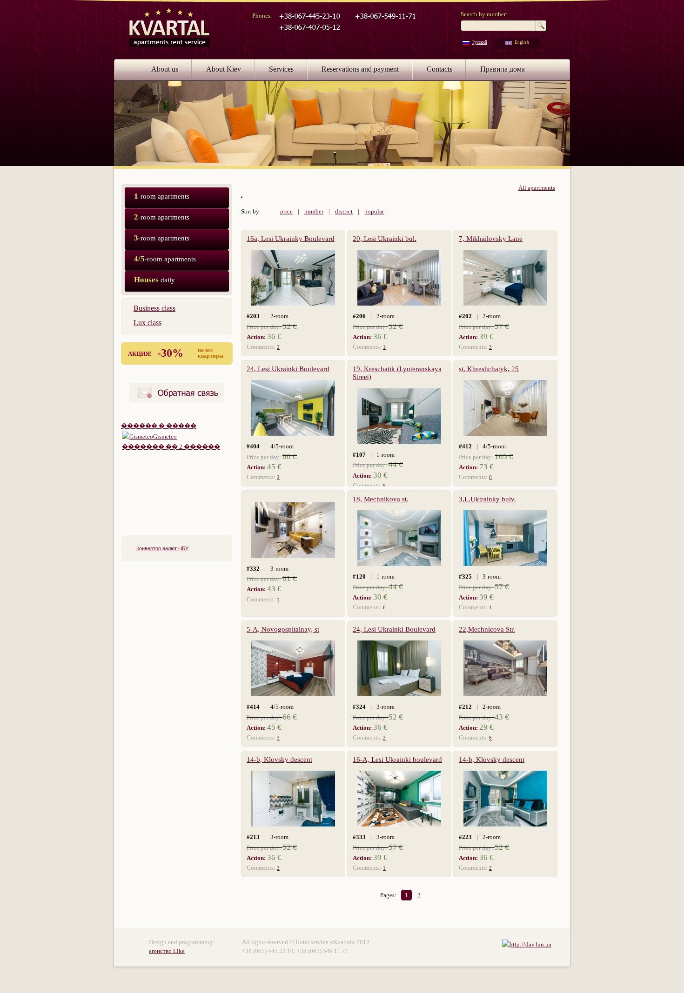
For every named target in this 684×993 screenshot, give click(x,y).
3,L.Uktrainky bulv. (487, 499)
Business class (154, 308)
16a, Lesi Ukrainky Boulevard (291, 238)
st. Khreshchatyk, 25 (489, 369)
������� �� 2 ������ (171, 446)
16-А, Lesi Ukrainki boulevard (397, 759)
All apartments (536, 187)
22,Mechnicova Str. (487, 629)
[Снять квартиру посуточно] (526, 944)
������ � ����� (158, 425)
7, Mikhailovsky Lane (491, 238)
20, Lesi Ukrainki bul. (384, 238)
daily (154, 279)
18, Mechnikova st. (381, 499)
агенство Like (167, 950)
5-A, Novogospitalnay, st (283, 629)
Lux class (147, 323)
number (313, 211)
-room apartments (161, 196)
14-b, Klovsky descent (279, 759)
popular (374, 211)
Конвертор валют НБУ (162, 548)
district (344, 211)
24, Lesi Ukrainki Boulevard (288, 369)
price (286, 211)
